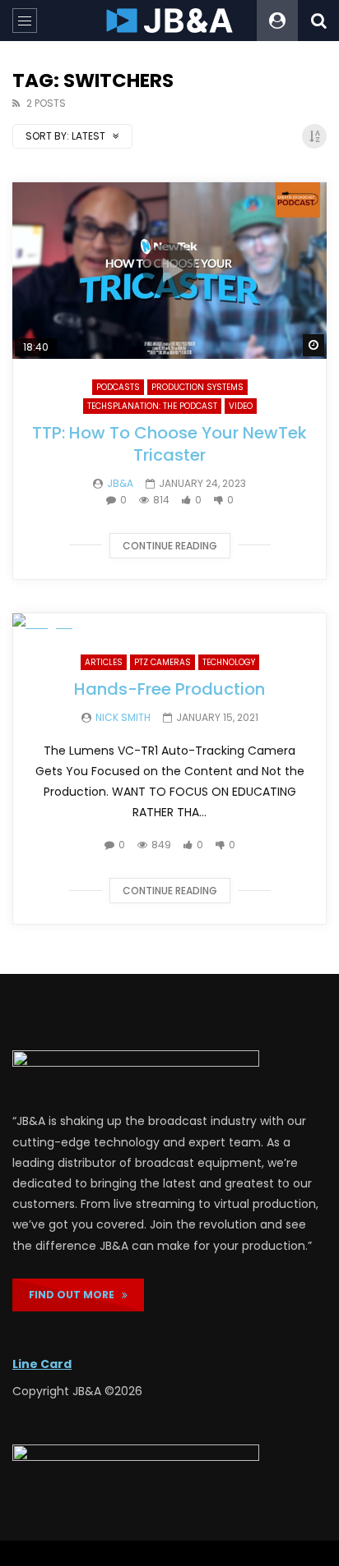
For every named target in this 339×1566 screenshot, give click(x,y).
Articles (104, 662)
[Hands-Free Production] (169, 623)
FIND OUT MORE (75, 1295)
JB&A (120, 483)
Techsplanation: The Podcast (152, 406)
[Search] (318, 20)
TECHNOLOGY (228, 662)
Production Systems (197, 387)
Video (241, 406)
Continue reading (170, 546)
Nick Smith (123, 717)
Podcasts (118, 387)
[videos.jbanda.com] (170, 20)
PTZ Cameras (162, 662)
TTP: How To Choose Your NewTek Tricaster (169, 443)
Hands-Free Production (169, 688)
